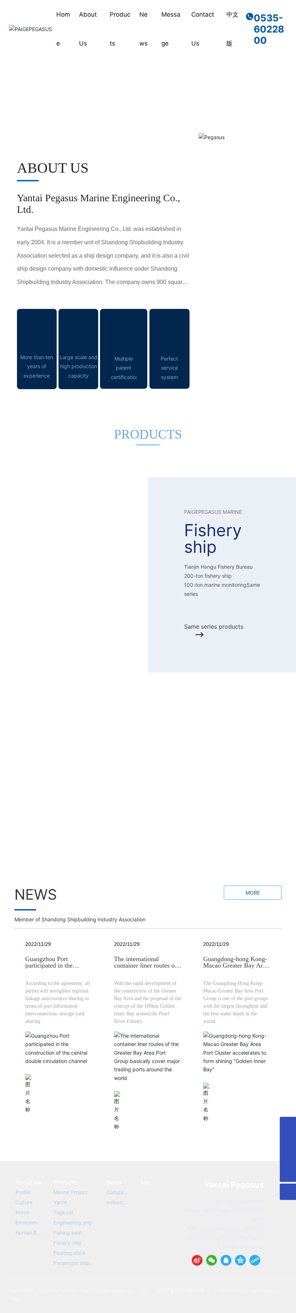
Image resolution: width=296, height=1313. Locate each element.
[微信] (211, 1260)
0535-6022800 (269, 29)
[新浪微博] (197, 1260)
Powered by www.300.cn (249, 1290)
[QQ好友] (226, 1260)
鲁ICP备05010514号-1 (183, 1290)
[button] (281, 60)
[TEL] (288, 1157)
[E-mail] (288, 1141)
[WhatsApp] (288, 1125)
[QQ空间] (240, 1260)
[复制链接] (254, 1260)
